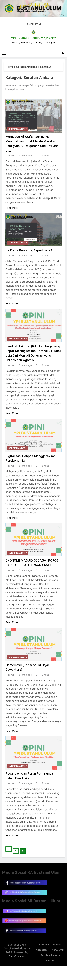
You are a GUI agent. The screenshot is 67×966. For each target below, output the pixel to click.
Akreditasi (42, 949)
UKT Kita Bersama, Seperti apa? (28, 250)
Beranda (44, 944)
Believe (56, 944)
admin (11, 155)
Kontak (50, 960)
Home (10, 66)
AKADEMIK (58, 949)
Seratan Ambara (26, 66)
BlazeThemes (16, 956)
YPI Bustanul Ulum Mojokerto (33, 38)
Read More (11, 207)
